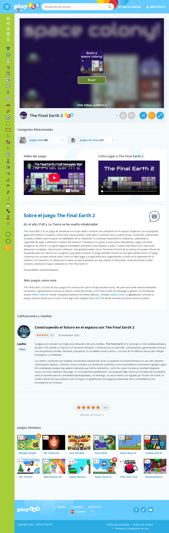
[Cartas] (8, 73)
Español (80, 511)
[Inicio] (8, 18)
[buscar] (109, 6)
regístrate (158, 7)
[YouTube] (150, 510)
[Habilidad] (8, 192)
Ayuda (61, 506)
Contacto (77, 506)
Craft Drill (99, 298)
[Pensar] (8, 92)
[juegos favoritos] (8, 248)
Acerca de (94, 506)
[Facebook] (136, 510)
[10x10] (8, 86)
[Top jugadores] (8, 34)
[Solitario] (8, 80)
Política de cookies (143, 524)
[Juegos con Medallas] (8, 241)
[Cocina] (8, 205)
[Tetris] (8, 142)
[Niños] (8, 148)
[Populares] (8, 28)
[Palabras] (8, 155)
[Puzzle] (8, 55)
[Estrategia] (8, 130)
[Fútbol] (8, 117)
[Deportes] (8, 111)
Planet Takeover (40, 294)
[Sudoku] (8, 98)
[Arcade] (8, 161)
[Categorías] (8, 39)
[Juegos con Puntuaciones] (8, 234)
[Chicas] (8, 223)
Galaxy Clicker (117, 294)
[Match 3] (8, 48)
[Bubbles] (8, 67)
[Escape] (8, 136)
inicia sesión (131, 7)
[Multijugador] (8, 217)
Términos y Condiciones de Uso (132, 528)
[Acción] (8, 173)
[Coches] (8, 105)
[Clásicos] (8, 180)
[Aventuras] (8, 198)
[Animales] (8, 211)
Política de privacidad (118, 524)
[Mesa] (8, 167)
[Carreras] (8, 186)
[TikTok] (143, 510)
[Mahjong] (8, 61)
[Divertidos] (8, 123)
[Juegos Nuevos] (8, 23)
